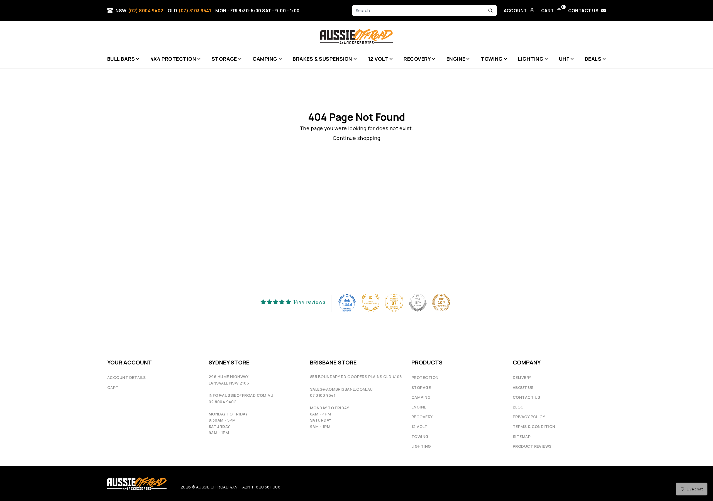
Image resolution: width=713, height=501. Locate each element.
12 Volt (419, 426)
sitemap (522, 436)
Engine (418, 407)
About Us (523, 387)
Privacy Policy (529, 416)
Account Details (126, 377)
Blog (518, 407)
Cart (113, 387)
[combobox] (420, 10)
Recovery (422, 416)
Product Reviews (532, 446)
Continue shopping (356, 138)
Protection (425, 377)
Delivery (522, 377)
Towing (420, 436)
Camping (421, 397)
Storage (421, 387)
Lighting (421, 446)
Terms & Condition (534, 426)
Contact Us (526, 397)
